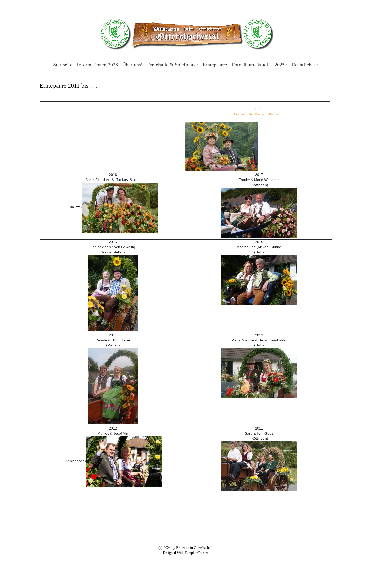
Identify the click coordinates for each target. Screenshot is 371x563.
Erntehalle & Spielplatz (171, 64)
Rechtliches (304, 64)
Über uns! (132, 64)
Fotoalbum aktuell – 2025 (258, 64)
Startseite (62, 64)
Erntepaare (214, 64)
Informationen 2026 (97, 64)
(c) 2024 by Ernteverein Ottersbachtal (185, 548)
